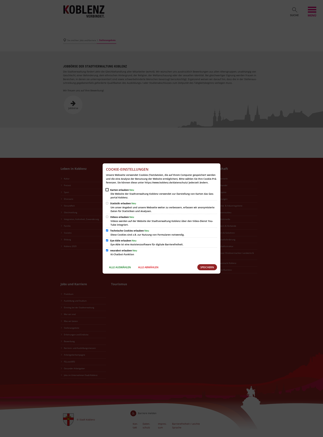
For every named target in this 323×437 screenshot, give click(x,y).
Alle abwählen (148, 267)
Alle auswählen (120, 267)
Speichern (207, 267)
